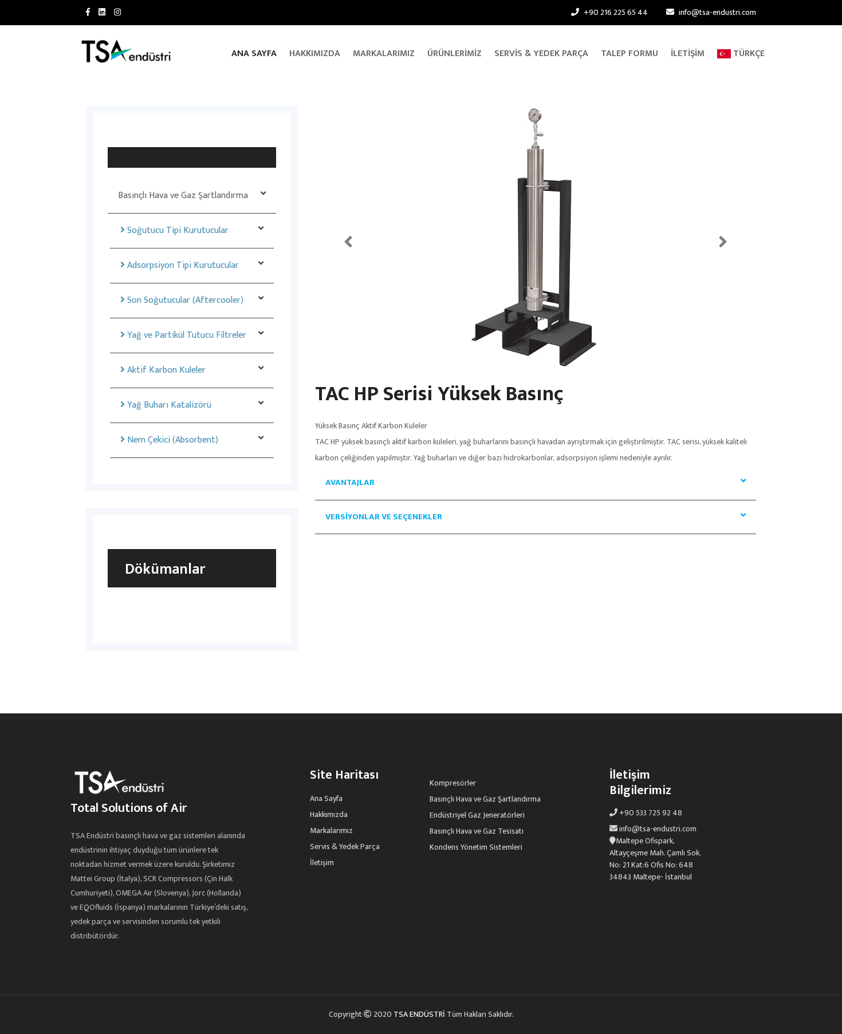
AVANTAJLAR (350, 482)
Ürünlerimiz (454, 53)
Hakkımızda (314, 53)
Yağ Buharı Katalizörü (168, 405)
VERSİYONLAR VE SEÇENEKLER (383, 517)
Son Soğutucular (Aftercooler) (184, 300)
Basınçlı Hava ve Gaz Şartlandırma (183, 195)
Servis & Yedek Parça (541, 53)
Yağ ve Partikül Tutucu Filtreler (185, 335)
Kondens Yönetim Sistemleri (476, 847)
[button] (348, 238)
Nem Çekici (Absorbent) (171, 440)
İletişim (688, 53)
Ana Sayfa (254, 53)
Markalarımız (384, 53)
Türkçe (748, 53)
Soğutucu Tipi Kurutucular (177, 230)
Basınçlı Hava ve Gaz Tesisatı (477, 831)
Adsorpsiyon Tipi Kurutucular (182, 265)
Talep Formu (629, 53)
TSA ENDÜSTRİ (420, 1014)
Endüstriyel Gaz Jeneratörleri (477, 815)
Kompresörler (453, 783)
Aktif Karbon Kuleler (165, 370)
